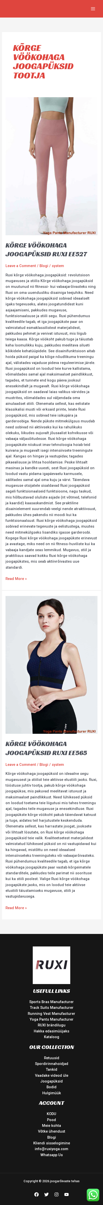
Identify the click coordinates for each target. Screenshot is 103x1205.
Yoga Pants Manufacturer (52, 1019)
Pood (51, 1120)
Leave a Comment (21, 266)
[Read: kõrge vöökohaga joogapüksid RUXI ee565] (51, 664)
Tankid (51, 1069)
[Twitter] (46, 1194)
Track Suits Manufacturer (52, 1007)
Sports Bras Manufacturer (51, 1002)
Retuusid (51, 1058)
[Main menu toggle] (93, 9)
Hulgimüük (51, 1093)
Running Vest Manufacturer (51, 1013)
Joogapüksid (51, 1081)
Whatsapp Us (51, 1155)
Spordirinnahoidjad (51, 1063)
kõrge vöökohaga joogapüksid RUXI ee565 (46, 748)
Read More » (16, 578)
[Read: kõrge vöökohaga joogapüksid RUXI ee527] (51, 166)
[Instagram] (56, 1194)
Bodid (51, 1087)
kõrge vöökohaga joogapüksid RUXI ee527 (46, 250)
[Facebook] (36, 1194)
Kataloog (51, 1037)
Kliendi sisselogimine (51, 1143)
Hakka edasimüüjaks (51, 1031)
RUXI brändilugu (52, 1025)
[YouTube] (66, 1194)
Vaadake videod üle (51, 1075)
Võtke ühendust (51, 1131)
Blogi (44, 266)
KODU (51, 1114)
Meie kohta (51, 1125)
